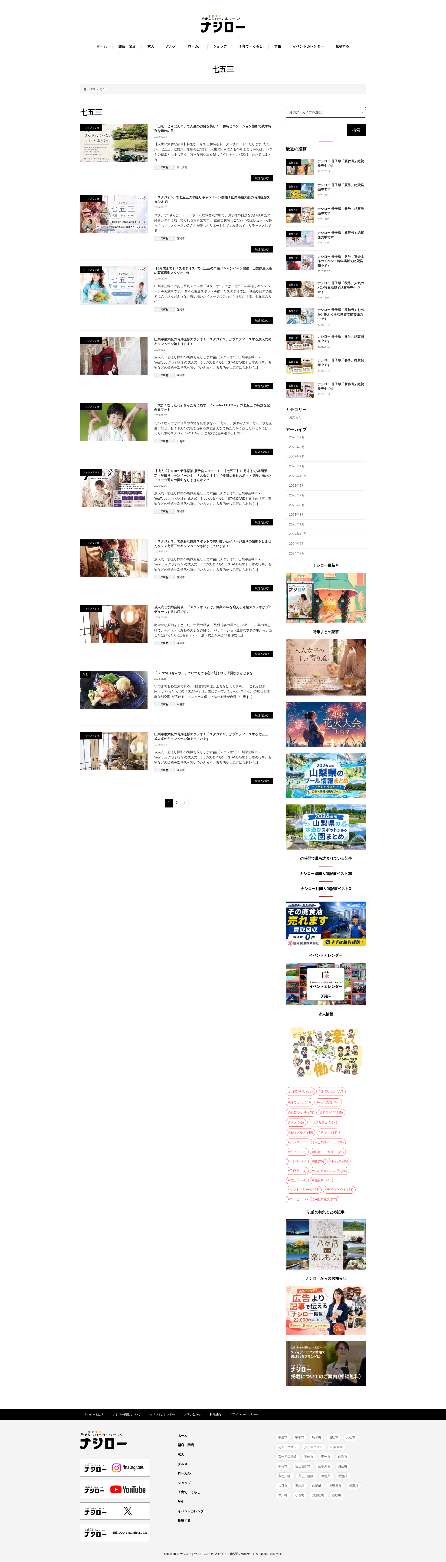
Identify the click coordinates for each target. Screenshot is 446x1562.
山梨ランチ (302, 1112)
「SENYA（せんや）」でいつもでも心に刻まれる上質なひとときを (203, 673)
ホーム (182, 1435)
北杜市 (298, 1180)
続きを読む (262, 178)
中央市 (282, 1466)
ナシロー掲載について (127, 1414)
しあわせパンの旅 (330, 1170)
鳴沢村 (353, 1485)
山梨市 (342, 1456)
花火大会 (329, 1102)
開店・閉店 (186, 1445)
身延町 (342, 1466)
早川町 (282, 1495)
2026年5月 (297, 447)
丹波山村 (318, 1495)
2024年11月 (297, 534)
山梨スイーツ (330, 1142)
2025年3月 (297, 514)
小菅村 (299, 1495)
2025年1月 (297, 524)
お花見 (339, 1161)
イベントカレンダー (162, 1414)
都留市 (325, 1476)
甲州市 (325, 1456)
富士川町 (182, 167)
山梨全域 (336, 1447)
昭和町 (316, 1437)
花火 (297, 1122)
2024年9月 (297, 543)
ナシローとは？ (94, 1414)
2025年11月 (297, 476)
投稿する (184, 1521)
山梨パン (332, 1091)
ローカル (184, 1473)
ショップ (184, 1483)
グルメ (182, 1464)
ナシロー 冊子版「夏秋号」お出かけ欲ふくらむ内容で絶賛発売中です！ (341, 314)
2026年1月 (297, 466)
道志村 (299, 1485)
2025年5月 (297, 505)
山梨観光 (327, 1199)
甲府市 (181, 704)
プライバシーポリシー (244, 1414)
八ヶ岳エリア (313, 1447)
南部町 (316, 1485)
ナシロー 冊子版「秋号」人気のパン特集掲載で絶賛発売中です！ (341, 287)
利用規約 (215, 1414)
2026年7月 (297, 437)
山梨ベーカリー (329, 1152)
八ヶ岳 (329, 1132)
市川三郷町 (305, 1476)
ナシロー (300, 1142)
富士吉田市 (302, 1466)
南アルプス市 (287, 1447)
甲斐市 (181, 441)
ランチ (298, 1161)
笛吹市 (333, 1437)
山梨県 (322, 1180)
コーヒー (300, 1199)
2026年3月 (297, 456)
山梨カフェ (323, 1122)
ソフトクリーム (304, 1189)
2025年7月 (297, 495)
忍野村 (342, 1476)
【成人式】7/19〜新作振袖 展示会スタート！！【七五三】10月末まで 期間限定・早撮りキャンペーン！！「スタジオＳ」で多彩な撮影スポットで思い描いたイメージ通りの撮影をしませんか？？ (212, 475)
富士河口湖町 (287, 1456)
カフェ (298, 1152)
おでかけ (300, 1102)
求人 (181, 1454)
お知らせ (295, 417)
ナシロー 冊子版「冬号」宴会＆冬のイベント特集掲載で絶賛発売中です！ (341, 260)
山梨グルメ (301, 1132)
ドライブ (332, 1112)
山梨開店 (301, 1091)
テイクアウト (340, 1189)
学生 (181, 1501)
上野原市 (335, 1485)
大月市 (282, 1485)
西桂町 (336, 1495)
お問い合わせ (192, 1414)
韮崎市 (181, 238)
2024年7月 (297, 553)
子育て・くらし (189, 1492)
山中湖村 (324, 1466)
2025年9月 (297, 485)
